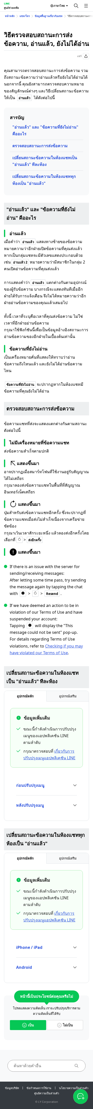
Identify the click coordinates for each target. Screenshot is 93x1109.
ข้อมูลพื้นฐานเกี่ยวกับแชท (48, 16)
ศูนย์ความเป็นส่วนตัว (46, 1093)
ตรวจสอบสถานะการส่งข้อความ (40, 145)
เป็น (31, 1025)
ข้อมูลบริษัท (12, 1088)
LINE (7, 3)
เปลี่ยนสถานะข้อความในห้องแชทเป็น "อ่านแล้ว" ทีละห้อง (44, 161)
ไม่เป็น (68, 1025)
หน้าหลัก (10, 16)
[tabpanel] (46, 762)
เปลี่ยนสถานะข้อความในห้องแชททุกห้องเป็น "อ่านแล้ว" (44, 180)
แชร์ (79, 56)
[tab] (25, 696)
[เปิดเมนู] (86, 6)
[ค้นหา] (76, 6)
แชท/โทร (25, 16)
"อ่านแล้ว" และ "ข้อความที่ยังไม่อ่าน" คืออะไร (45, 130)
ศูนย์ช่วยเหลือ (11, 7)
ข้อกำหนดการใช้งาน (39, 1088)
